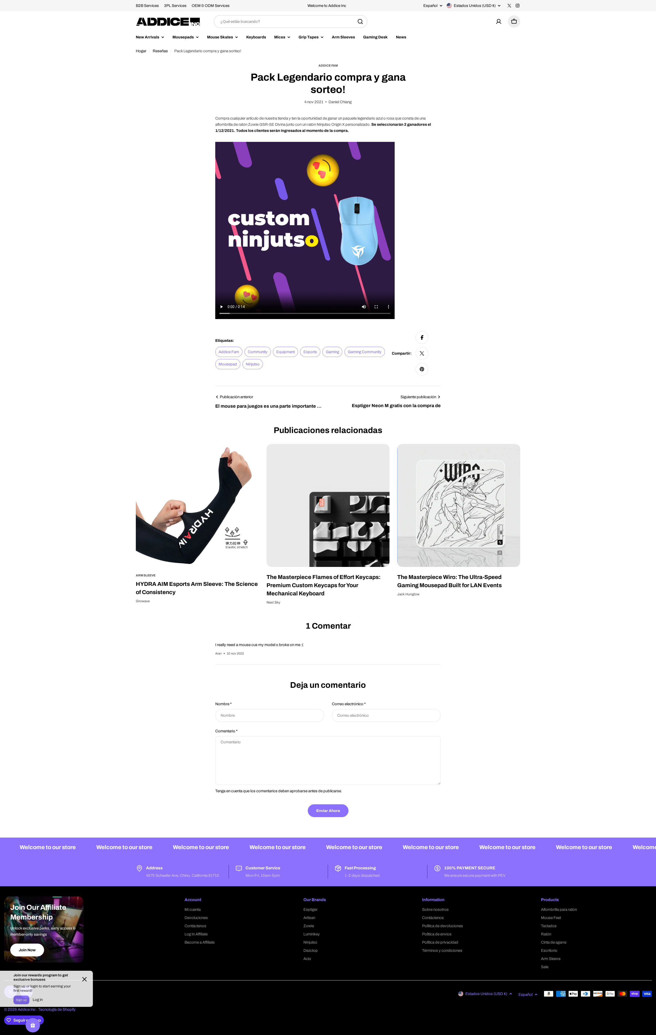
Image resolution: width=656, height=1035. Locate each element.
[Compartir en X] (422, 353)
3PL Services (175, 6)
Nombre (223, 704)
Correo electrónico (349, 704)
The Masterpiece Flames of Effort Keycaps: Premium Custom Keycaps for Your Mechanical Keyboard (323, 585)
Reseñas (160, 51)
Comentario (226, 731)
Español (430, 6)
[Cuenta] (499, 21)
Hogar (141, 51)
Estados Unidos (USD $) (475, 6)
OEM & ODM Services (211, 6)
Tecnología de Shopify (57, 1009)
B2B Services (147, 6)
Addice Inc (27, 1009)
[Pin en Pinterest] (422, 369)
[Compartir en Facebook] (422, 337)
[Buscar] (360, 21)
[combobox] (290, 21)
